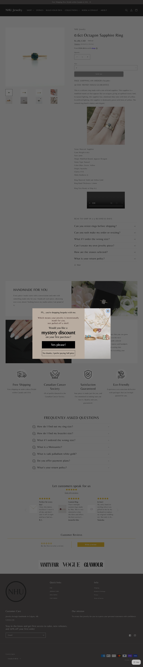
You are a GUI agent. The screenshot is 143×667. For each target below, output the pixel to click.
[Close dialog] (108, 311)
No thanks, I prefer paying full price (58, 353)
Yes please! (58, 345)
